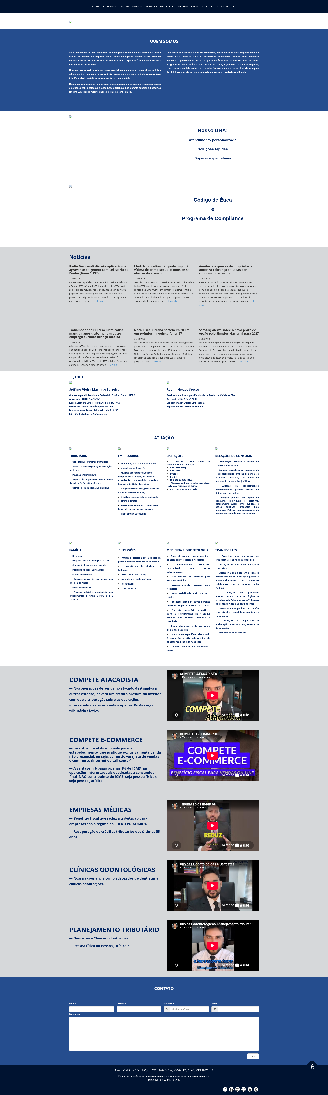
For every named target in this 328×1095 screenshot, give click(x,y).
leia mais (121, 301)
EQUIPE (125, 6)
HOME (95, 6)
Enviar (253, 1056)
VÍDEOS (195, 6)
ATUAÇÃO (137, 6)
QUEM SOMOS (110, 6)
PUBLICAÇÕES (167, 6)
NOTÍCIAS (151, 6)
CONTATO (207, 6)
